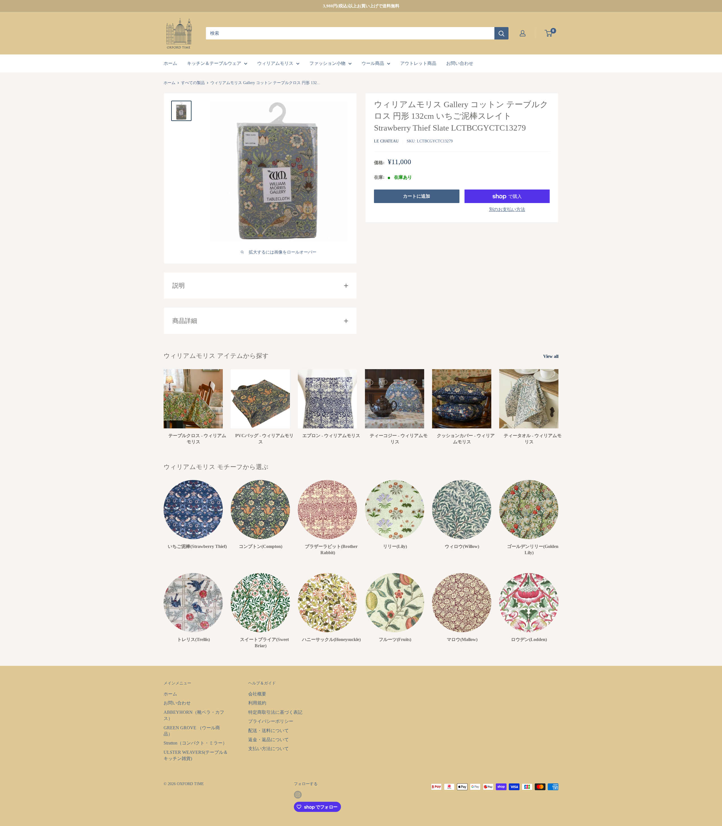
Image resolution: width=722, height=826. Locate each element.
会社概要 (257, 693)
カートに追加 (416, 196)
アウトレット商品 (418, 63)
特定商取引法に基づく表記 (275, 712)
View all (551, 356)
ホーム (170, 63)
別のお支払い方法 (507, 209)
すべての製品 (193, 83)
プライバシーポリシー (270, 721)
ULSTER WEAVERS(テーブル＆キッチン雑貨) (196, 755)
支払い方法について (268, 748)
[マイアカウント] (522, 33)
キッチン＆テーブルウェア (214, 63)
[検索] (501, 33)
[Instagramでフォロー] (298, 795)
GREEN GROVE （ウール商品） (192, 730)
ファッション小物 (327, 63)
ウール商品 (373, 63)
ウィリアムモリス (275, 63)
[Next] (558, 512)
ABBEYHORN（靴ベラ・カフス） (194, 715)
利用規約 (257, 703)
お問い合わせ (459, 63)
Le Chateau (386, 141)
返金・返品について (268, 739)
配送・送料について (268, 730)
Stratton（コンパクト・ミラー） (195, 743)
